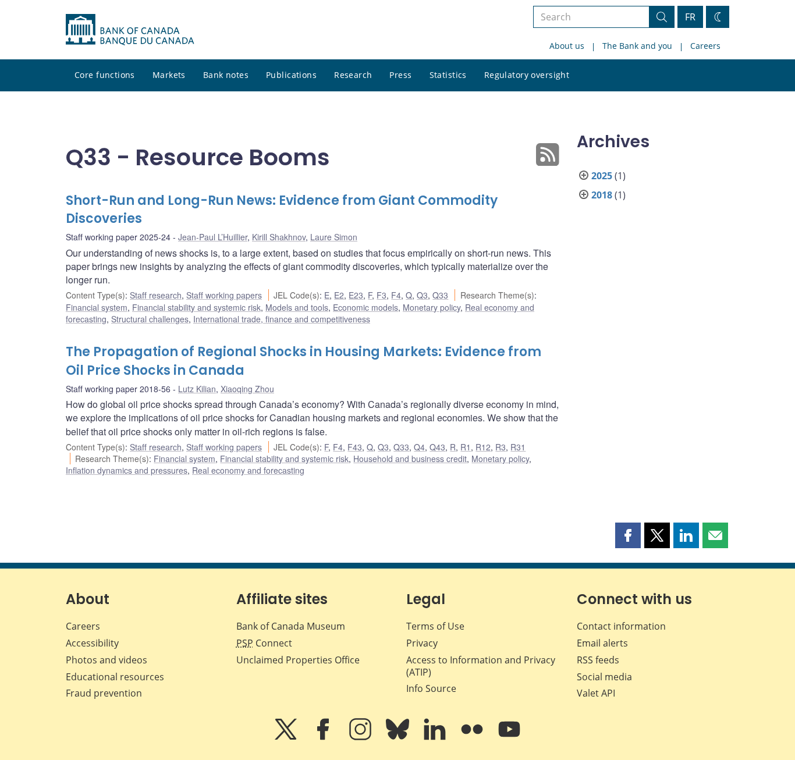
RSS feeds (598, 660)
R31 (518, 447)
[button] (628, 535)
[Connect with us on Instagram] (361, 737)
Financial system (96, 307)
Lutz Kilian (197, 389)
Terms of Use (435, 626)
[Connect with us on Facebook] (324, 737)
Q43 (437, 447)
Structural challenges (150, 319)
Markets (169, 74)
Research (353, 74)
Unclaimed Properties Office (298, 660)
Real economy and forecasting (248, 470)
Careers (705, 45)
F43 (354, 447)
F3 (381, 295)
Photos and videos (106, 660)
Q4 (419, 447)
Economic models (365, 307)
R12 (483, 447)
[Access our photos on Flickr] (473, 737)
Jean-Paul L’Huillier (212, 237)
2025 (601, 175)
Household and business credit (410, 458)
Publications (291, 74)
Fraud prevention (104, 693)
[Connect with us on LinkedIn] (436, 737)
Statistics (448, 74)
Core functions (104, 74)
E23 (356, 295)
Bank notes (226, 74)
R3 (500, 447)
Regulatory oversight (526, 74)
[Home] (130, 29)
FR (690, 16)
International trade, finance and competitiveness (281, 319)
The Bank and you (637, 45)
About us (566, 45)
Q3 (422, 295)
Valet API (596, 693)
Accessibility (92, 643)
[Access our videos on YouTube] (509, 737)
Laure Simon (333, 237)
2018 (601, 195)
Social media (604, 676)
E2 (339, 295)
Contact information (621, 626)
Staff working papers (224, 295)
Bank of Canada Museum (290, 626)
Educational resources (115, 676)
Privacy (422, 643)
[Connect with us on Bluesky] (398, 737)
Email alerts (602, 643)
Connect (264, 643)
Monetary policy (431, 307)
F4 (396, 295)
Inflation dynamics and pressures (126, 470)
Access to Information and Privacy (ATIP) (480, 666)
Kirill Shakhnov (279, 237)
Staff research (156, 295)
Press (400, 74)
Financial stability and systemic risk (196, 307)
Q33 (440, 295)
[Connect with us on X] (287, 737)
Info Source (431, 688)
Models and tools (296, 307)
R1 (465, 447)
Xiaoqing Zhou (247, 389)
